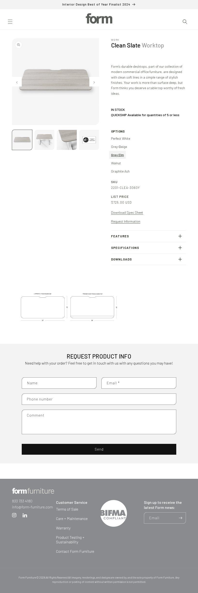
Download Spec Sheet (127, 212)
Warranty (63, 528)
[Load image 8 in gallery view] (45, 140)
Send (99, 449)
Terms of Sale (67, 509)
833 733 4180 (22, 501)
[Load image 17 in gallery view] (89, 140)
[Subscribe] (180, 518)
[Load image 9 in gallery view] (67, 140)
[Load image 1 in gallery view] (22, 140)
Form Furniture (27, 577)
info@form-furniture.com (32, 507)
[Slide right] (94, 82)
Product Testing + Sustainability (70, 539)
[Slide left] (17, 82)
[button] (10, 21)
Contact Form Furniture (75, 551)
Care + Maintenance (72, 518)
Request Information (125, 221)
